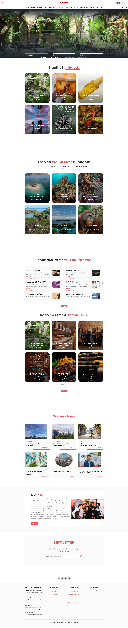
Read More (45, 447)
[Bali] (64, 53)
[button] (102, 280)
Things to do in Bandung (74, 594)
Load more (28, 276)
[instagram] (124, 7)
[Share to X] (62, 578)
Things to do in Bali (74, 591)
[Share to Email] (69, 578)
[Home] (64, 3)
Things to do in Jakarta (74, 597)
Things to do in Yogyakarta (74, 602)
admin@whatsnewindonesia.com (35, 614)
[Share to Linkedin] (65, 578)
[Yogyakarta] (36, 53)
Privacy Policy (54, 591)
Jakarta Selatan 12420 (30, 610)
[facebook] (122, 7)
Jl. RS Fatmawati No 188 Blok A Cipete (33, 609)
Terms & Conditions (54, 594)
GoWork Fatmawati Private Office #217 (33, 607)
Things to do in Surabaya (74, 599)
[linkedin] (126, 7)
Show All (64, 306)
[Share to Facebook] (58, 578)
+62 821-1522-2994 (31, 612)
